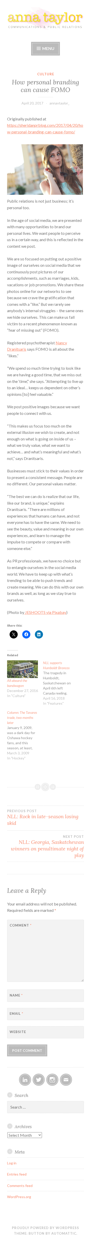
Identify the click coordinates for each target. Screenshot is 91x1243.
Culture (45, 74)
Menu (48, 48)
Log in (11, 1163)
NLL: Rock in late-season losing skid (42, 817)
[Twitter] (39, 1080)
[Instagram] (52, 1080)
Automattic (63, 1233)
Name (16, 995)
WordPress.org (19, 1197)
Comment (21, 925)
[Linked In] (25, 1080)
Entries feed (17, 1174)
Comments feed (20, 1185)
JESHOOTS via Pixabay (45, 612)
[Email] (66, 1080)
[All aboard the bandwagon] (22, 669)
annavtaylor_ (60, 103)
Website (18, 1032)
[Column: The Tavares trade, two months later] (25, 735)
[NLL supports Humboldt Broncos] (61, 683)
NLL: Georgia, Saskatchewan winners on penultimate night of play (47, 846)
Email (16, 1013)
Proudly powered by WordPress (45, 1228)
